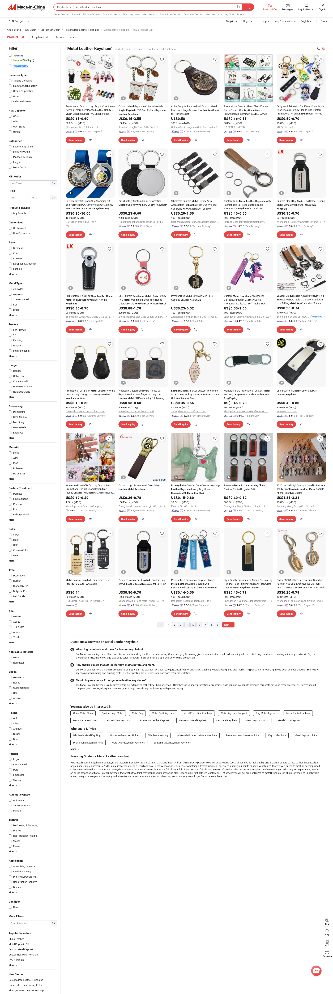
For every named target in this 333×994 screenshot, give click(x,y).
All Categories (19, 21)
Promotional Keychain (170, 14)
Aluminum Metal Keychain (193, 720)
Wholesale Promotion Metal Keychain (197, 735)
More (73, 748)
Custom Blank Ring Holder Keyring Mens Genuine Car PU (301, 204)
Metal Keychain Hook (257, 720)
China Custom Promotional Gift (297, 392)
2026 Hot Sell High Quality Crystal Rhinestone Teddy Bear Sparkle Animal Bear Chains (301, 489)
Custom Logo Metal (112, 713)
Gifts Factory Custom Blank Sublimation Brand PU (142, 202)
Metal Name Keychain (85, 720)
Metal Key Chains (214, 14)
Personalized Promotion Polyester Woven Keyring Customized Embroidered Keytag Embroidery (194, 583)
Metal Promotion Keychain (197, 713)
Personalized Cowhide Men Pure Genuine (192, 297)
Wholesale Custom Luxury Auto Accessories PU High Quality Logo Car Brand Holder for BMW (194, 204)
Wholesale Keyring (158, 735)
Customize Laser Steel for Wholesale (88, 581)
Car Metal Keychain (226, 720)
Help (264, 21)
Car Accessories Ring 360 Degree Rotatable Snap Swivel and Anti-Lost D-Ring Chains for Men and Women (300, 299)
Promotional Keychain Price (88, 742)
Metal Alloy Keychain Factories (128, 742)
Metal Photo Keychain (298, 713)
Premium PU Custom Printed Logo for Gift (244, 487)
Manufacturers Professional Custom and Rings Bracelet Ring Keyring (247, 394)
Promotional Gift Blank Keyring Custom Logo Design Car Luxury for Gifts (90, 394)
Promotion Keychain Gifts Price (242, 735)
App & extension (283, 21)
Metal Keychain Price (306, 735)
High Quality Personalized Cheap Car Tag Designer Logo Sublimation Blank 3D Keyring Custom (248, 583)
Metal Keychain (150, 14)
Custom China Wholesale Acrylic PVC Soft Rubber (142, 110)
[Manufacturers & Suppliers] (26, 7)
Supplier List (39, 37)
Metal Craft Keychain (163, 713)
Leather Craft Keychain (118, 720)
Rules (324, 21)
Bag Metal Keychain (266, 713)
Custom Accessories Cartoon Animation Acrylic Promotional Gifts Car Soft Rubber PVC (245, 299)
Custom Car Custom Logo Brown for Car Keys (142, 581)
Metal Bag (137, 713)
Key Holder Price (277, 735)
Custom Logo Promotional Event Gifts (138, 487)
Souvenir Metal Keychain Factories (172, 742)
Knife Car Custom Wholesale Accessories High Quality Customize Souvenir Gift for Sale (195, 394)
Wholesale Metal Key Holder (124, 735)
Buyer (246, 21)
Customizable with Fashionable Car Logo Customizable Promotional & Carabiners (247, 204)
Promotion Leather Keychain (154, 720)
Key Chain (229, 14)
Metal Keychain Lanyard (234, 713)
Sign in (322, 9)
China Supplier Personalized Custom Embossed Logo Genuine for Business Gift (195, 110)
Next (227, 624)
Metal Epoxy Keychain (289, 720)
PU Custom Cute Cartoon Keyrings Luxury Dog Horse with (195, 489)
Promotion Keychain (193, 14)
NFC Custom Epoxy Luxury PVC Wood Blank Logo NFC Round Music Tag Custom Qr (142, 299)
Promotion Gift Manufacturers (86, 14)
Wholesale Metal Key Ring (87, 735)
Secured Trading (66, 37)
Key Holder (135, 14)
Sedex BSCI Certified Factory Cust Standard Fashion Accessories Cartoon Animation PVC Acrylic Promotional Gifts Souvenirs (300, 583)
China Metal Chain (83, 713)
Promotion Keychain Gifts (115, 14)
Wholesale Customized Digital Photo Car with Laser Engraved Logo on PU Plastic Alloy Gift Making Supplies (141, 394)
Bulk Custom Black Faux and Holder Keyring (89, 299)
